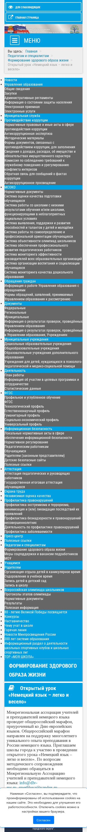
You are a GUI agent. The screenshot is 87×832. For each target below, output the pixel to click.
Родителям (12, 567)
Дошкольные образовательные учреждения (37, 344)
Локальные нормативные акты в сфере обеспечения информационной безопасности (38, 435)
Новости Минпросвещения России (30, 634)
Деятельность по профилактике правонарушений (41, 527)
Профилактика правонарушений (28, 500)
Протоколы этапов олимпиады (27, 594)
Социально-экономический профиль (31, 420)
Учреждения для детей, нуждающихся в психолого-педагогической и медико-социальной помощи (43, 364)
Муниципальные (16, 317)
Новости (10, 80)
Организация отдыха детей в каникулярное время (42, 572)
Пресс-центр (13, 536)
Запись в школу (16, 585)
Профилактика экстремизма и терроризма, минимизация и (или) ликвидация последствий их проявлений (41, 509)
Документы (13, 303)
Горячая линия (15, 630)
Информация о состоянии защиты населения (38, 102)
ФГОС (8, 393)
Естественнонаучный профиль (27, 411)
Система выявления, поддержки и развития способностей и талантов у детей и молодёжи (38, 225)
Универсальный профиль (23, 424)
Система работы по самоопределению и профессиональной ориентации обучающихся (38, 234)
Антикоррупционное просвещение (30, 183)
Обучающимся (15, 451)
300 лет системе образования (26, 639)
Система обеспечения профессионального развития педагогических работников (36, 247)
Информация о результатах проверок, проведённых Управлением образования (43, 323)
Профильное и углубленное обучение (32, 397)
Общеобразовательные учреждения (31, 348)
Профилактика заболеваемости (28, 531)
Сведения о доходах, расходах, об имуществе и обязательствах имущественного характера (40, 153)
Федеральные (15, 308)
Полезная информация (21, 607)
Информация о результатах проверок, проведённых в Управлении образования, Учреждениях (43, 332)
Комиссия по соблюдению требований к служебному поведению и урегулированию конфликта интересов (36, 164)
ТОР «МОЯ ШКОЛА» (19, 657)
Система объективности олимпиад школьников (40, 241)
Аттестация (12, 469)
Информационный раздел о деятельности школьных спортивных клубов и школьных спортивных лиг (36, 647)
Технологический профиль (24, 406)
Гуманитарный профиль (22, 415)
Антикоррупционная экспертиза (28, 133)
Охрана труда (14, 491)
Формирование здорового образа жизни (34, 549)
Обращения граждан (20, 281)
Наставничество (16, 621)
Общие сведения (17, 89)
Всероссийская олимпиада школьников (34, 590)
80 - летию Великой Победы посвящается (35, 612)
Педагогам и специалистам (25, 545)
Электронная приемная (22, 107)
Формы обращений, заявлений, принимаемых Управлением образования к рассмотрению (38, 296)
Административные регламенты (28, 98)
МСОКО (10, 187)
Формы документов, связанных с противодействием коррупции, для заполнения (39, 144)
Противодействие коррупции (26, 120)
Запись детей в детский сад (25, 581)
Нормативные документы (23, 192)
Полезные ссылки (17, 464)
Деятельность (15, 370)
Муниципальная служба (22, 116)
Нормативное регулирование (26, 442)
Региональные (15, 312)
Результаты (13, 603)
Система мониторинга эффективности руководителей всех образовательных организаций (43, 256)
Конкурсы (11, 616)
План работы (14, 375)
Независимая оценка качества (27, 496)
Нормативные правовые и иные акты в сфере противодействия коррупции (39, 127)
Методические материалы (24, 138)
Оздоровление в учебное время (28, 576)
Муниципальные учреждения (26, 339)
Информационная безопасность (28, 429)
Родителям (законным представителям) (34, 455)
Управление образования (23, 84)
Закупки (10, 93)
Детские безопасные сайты (25, 460)
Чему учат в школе (18, 625)
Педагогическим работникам (26, 447)
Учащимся (12, 563)
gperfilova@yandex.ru (38, 787)
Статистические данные (22, 388)
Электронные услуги (19, 111)
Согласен (43, 820)
